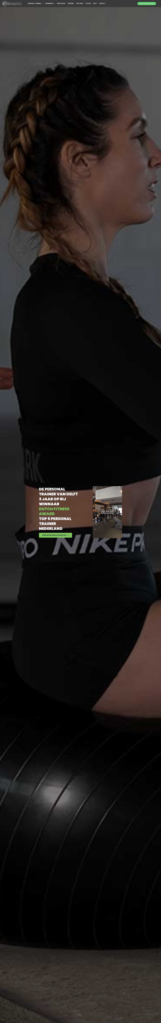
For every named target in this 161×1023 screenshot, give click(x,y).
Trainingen (49, 3)
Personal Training (34, 3)
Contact (102, 3)
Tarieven (71, 3)
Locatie (88, 3)
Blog (95, 3)
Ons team (79, 3)
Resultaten (61, 3)
